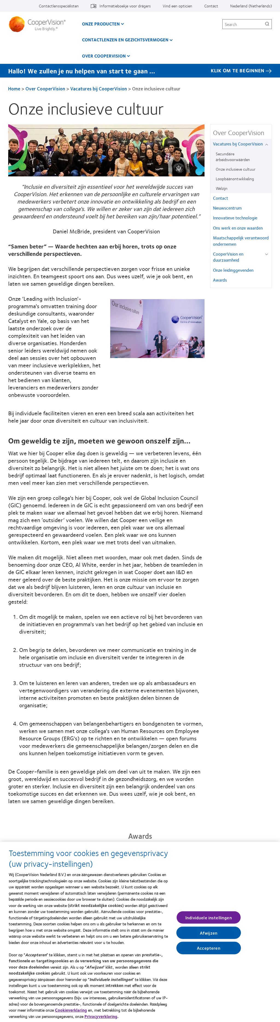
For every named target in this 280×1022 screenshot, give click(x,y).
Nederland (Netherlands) (251, 5)
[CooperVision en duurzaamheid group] (267, 254)
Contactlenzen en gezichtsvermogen (125, 39)
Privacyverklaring (100, 1016)
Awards (220, 279)
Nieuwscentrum (227, 207)
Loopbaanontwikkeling (235, 178)
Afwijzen (208, 932)
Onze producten (101, 23)
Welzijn (222, 188)
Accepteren (208, 947)
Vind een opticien (177, 5)
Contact (211, 5)
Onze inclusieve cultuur (235, 169)
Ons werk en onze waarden (238, 227)
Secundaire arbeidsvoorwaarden (233, 156)
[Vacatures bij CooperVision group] (267, 144)
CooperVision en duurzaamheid (228, 256)
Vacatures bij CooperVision (98, 88)
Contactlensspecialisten (59, 5)
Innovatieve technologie (235, 217)
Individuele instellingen (208, 917)
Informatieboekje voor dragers (125, 5)
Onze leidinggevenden (233, 270)
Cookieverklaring (71, 1010)
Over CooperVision (104, 55)
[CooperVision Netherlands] (39, 24)
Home (14, 88)
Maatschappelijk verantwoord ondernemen (241, 240)
